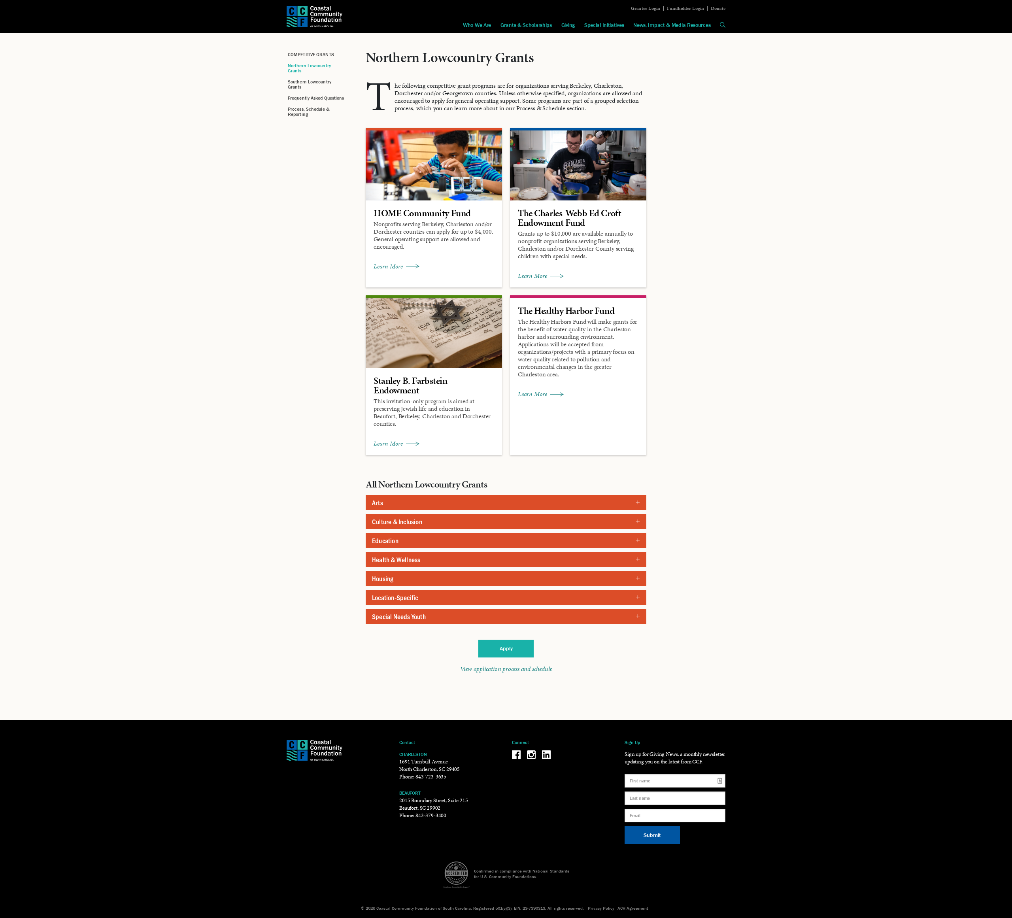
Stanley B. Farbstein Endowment (410, 385)
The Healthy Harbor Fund (566, 310)
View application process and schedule (506, 668)
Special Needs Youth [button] (399, 616)
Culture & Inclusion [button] (397, 521)
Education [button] (385, 540)
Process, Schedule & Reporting (309, 111)
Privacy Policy (601, 908)
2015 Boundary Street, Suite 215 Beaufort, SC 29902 (433, 804)
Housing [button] (382, 578)
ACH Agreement (632, 908)
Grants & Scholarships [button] (526, 24)
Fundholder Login (685, 8)
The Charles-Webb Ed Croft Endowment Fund (569, 217)
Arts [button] (377, 502)
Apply (506, 648)
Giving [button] (568, 24)
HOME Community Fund (422, 213)
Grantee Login (646, 8)
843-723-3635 (430, 776)
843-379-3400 (430, 815)
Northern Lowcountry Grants (309, 68)
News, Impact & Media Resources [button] (671, 24)
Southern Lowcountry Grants (309, 84)
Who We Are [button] (477, 24)
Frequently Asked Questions (316, 98)
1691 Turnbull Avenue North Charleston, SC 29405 (429, 765)
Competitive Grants (311, 54)
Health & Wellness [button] (396, 559)
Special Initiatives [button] (604, 24)
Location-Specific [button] (395, 597)
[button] (722, 24)
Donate (718, 8)
